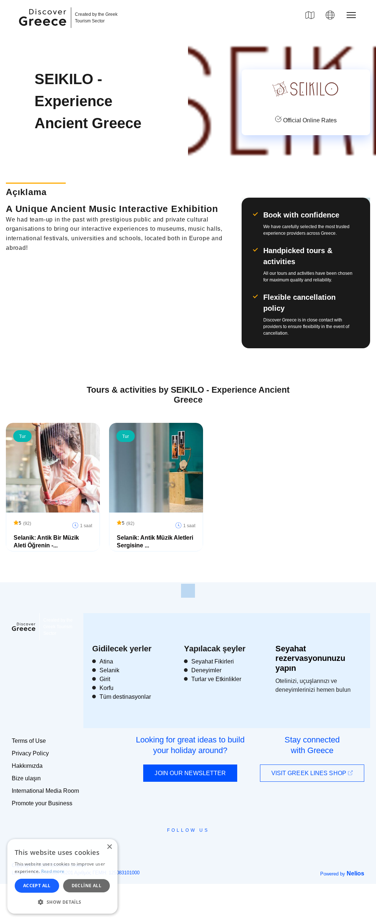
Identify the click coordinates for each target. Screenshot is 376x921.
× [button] (109, 847)
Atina (106, 661)
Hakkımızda (27, 766)
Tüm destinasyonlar (125, 697)
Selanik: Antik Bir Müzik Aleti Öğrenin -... (46, 541)
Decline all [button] (86, 885)
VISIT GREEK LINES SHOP (309, 773)
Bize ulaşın (26, 778)
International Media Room (45, 791)
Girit (105, 679)
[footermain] (188, 591)
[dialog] (62, 876)
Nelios (355, 873)
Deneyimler (206, 670)
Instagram (168, 847)
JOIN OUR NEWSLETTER (190, 773)
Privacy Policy (30, 753)
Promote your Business (42, 803)
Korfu (106, 688)
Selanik (109, 670)
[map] (310, 15)
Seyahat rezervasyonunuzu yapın (310, 658)
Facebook (155, 847)
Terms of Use (29, 741)
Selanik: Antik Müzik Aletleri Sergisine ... (155, 541)
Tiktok (221, 843)
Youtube (196, 847)
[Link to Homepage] (43, 30)
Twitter (182, 843)
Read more (53, 871)
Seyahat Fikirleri (212, 661)
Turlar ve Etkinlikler (216, 679)
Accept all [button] (37, 885)
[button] (62, 901)
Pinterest (209, 847)
